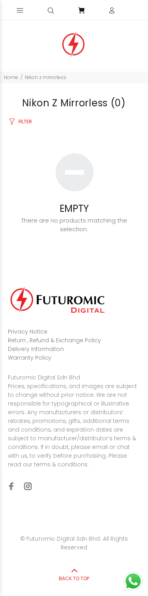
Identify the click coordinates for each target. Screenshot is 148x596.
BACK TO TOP (74, 578)
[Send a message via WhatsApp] (133, 581)
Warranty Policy (29, 358)
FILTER (25, 121)
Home (11, 77)
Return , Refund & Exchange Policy (54, 340)
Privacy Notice (27, 332)
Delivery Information (36, 349)
